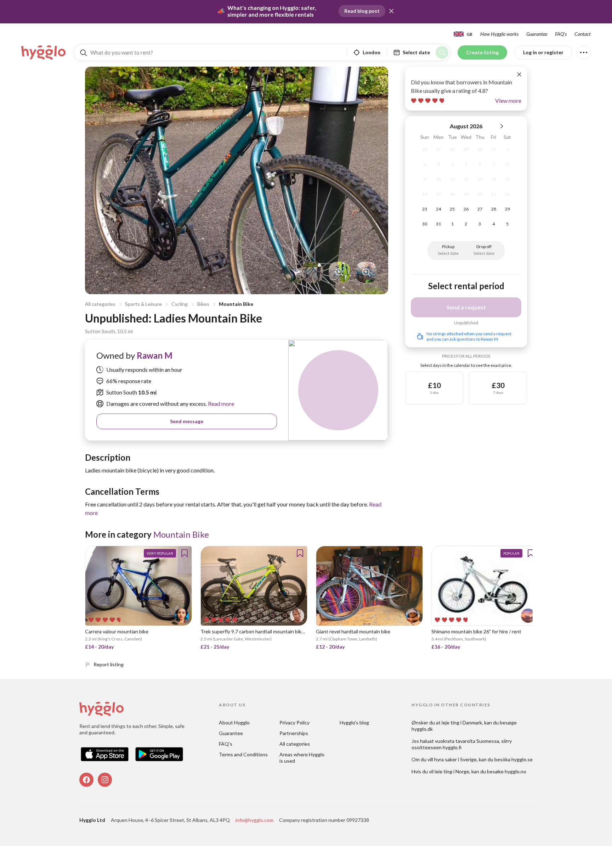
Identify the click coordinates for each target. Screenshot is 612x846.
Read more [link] (220, 403)
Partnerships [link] (293, 733)
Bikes (203, 304)
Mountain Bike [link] (181, 534)
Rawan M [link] (154, 355)
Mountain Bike (236, 304)
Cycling (179, 304)
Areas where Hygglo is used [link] (302, 757)
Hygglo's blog (354, 722)
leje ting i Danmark (462, 722)
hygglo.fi (452, 747)
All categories (100, 304)
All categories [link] (294, 744)
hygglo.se (522, 759)
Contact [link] (582, 34)
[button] (391, 11)
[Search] (442, 52)
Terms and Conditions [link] (243, 754)
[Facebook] (86, 780)
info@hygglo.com (254, 820)
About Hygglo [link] (234, 722)
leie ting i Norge (452, 771)
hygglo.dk (422, 729)
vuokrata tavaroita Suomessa (467, 741)
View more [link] (508, 100)
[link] (44, 52)
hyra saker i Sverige (455, 759)
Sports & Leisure (143, 304)
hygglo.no (515, 771)
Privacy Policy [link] (294, 722)
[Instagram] (105, 780)
